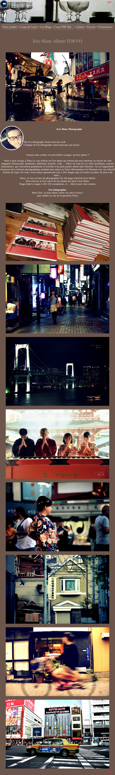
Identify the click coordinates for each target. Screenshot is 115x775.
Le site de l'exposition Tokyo (64, 195)
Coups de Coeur (28, 26)
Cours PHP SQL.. (63, 26)
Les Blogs (45, 26)
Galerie (80, 26)
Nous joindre (10, 26)
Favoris (91, 26)
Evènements (105, 26)
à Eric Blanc (83, 181)
